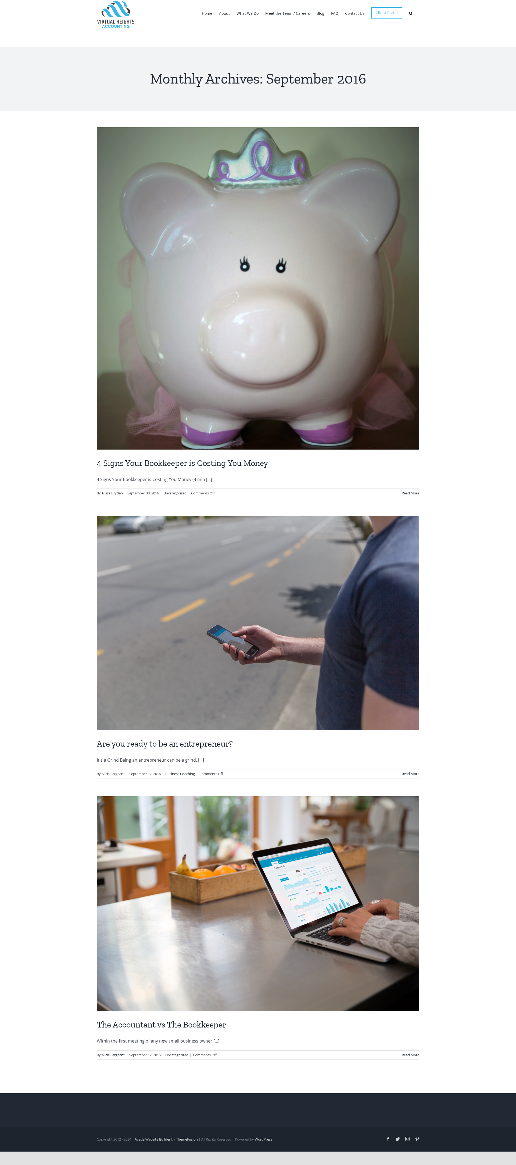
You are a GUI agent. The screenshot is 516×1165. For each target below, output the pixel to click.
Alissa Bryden (112, 493)
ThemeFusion (187, 1139)
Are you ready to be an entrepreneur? (165, 744)
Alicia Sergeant (113, 773)
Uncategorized (175, 493)
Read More (410, 493)
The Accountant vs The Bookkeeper (161, 1024)
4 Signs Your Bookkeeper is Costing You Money (182, 463)
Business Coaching (180, 773)
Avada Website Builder (152, 1139)
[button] (411, 13)
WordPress (263, 1139)
